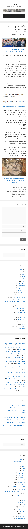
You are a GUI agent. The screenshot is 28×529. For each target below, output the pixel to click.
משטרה (19, 417)
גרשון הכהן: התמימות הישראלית (16, 357)
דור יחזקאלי (22, 285)
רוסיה (24, 428)
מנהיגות (23, 417)
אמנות (23, 281)
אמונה (23, 279)
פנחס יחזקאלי (21, 319)
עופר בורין (15, 419)
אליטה (24, 407)
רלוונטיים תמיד (21, 326)
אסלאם (23, 410)
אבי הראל (18, 405)
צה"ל (13, 425)
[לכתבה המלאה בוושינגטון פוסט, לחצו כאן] (14, 106)
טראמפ (10, 413)
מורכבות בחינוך (21, 299)
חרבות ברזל (15, 413)
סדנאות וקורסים (21, 313)
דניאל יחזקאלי (21, 288)
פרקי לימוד (22, 322)
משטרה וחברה (21, 308)
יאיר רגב (6, 413)
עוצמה (11, 419)
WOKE (23, 405)
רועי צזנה (20, 428)
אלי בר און (8, 405)
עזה (8, 419)
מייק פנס (15, 189)
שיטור (7, 428)
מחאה (10, 415)
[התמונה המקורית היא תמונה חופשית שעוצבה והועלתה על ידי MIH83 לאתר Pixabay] (14, 180)
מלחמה (7, 415)
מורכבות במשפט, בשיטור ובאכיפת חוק (15, 301)
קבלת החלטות (9, 425)
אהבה (23, 274)
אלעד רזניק (21, 189)
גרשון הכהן (22, 283)
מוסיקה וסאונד (21, 295)
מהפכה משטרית (16, 415)
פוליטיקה (22, 317)
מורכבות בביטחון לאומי (18, 187)
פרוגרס (16, 425)
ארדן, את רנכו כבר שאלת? (17, 196)
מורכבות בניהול (21, 306)
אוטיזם (23, 276)
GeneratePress (6, 526)
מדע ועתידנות (21, 292)
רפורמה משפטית (13, 428)
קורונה (23, 324)
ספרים (23, 315)
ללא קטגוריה (21, 290)
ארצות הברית (18, 410)
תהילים (19, 429)
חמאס (20, 413)
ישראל (24, 415)
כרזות (21, 415)
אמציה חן (7, 407)
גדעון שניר (13, 410)
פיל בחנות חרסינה (18, 422)
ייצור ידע (14, 4)
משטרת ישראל (12, 417)
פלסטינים (13, 422)
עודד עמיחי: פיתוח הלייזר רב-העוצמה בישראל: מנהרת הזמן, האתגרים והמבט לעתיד (14, 384)
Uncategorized (17, 272)
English (20, 269)
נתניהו (20, 419)
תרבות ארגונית (14, 429)
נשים (23, 310)
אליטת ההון (19, 407)
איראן (13, 405)
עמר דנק (6, 419)
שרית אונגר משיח (20, 329)
